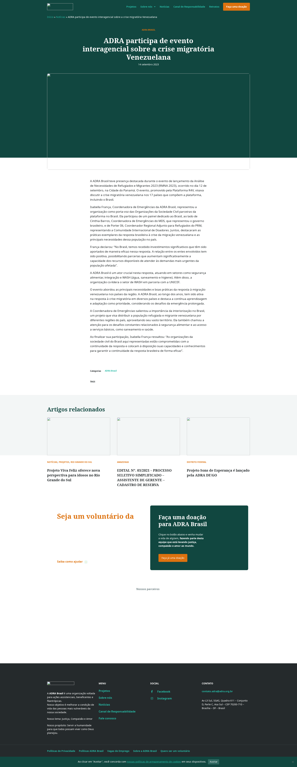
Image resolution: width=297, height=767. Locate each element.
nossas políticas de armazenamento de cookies (154, 761)
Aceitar (214, 761)
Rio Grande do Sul (81, 462)
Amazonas (123, 462)
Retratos (214, 6)
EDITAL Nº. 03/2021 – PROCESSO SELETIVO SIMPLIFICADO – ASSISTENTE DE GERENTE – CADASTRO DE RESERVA (144, 477)
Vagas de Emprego (118, 751)
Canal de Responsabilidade (189, 6)
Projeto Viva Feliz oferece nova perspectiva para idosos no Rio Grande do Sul (73, 475)
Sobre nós (146, 6)
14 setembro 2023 (148, 64)
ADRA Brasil (148, 30)
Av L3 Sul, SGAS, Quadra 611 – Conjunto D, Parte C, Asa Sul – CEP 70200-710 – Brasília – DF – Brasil (225, 704)
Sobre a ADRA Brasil (145, 751)
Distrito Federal (196, 462)
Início (50, 17)
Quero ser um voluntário (175, 751)
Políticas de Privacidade (61, 751)
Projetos (131, 6)
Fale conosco (107, 718)
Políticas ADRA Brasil (91, 751)
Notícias (164, 6)
